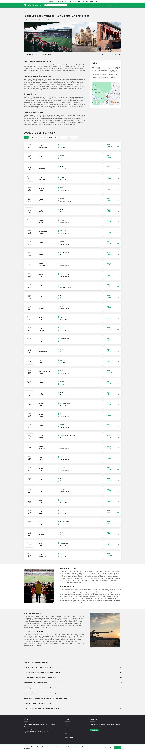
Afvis (111, 747)
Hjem (101, 5)
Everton (75, 589)
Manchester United (65, 593)
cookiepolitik (27, 748)
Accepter (118, 747)
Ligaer (110, 5)
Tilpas (105, 747)
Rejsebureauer (117, 5)
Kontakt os (94, 730)
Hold (105, 5)
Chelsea (80, 596)
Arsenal (73, 596)
